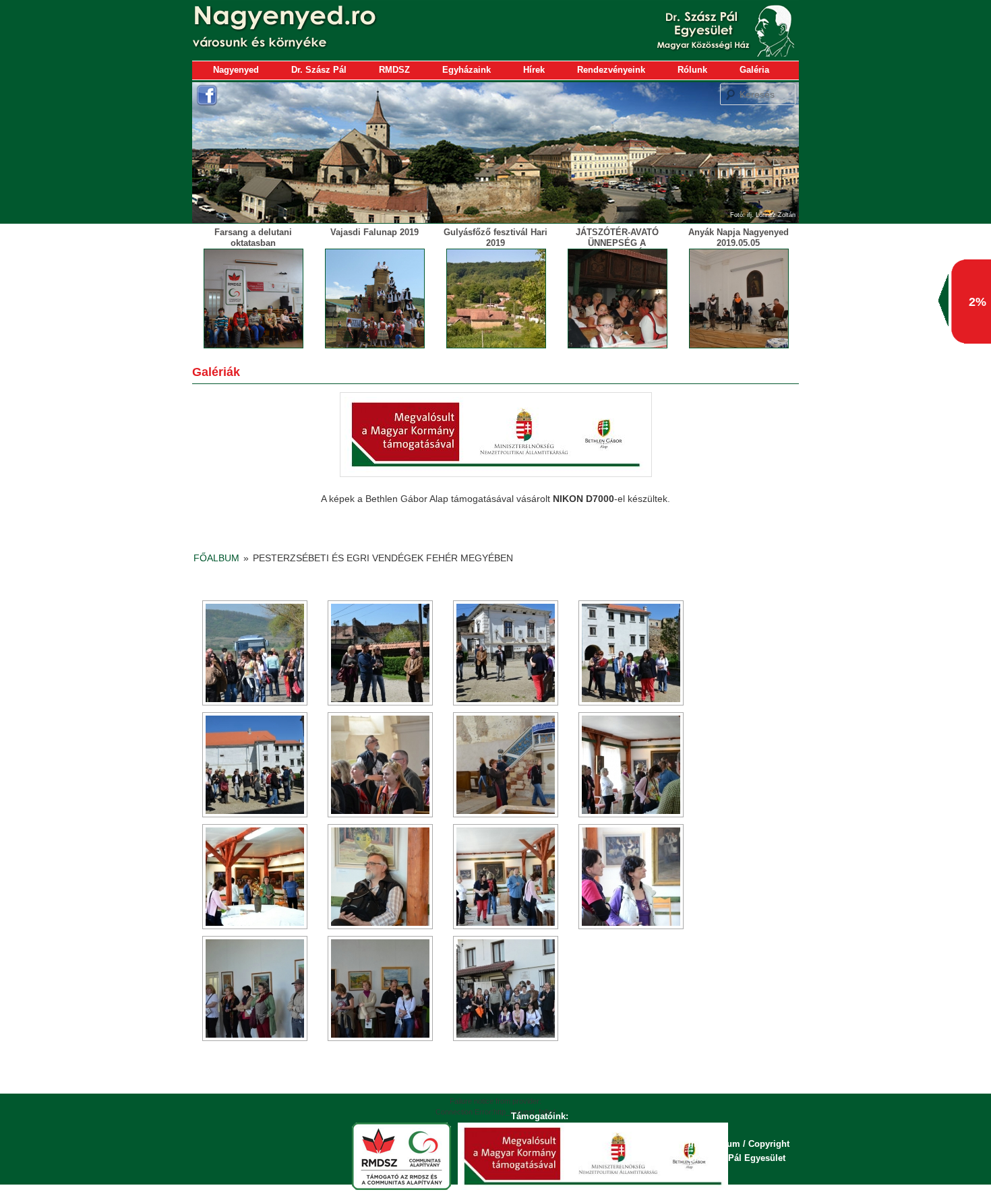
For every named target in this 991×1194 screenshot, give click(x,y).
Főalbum (216, 558)
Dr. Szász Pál (319, 70)
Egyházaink (466, 70)
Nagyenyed (236, 70)
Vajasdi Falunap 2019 (374, 232)
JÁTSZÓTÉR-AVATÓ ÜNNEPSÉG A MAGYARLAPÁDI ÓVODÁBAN (617, 248)
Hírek (534, 70)
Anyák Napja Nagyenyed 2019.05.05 (738, 237)
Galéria (754, 70)
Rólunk (692, 70)
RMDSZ (394, 70)
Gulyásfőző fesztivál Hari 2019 (495, 237)
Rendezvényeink (611, 70)
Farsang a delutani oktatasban (253, 237)
